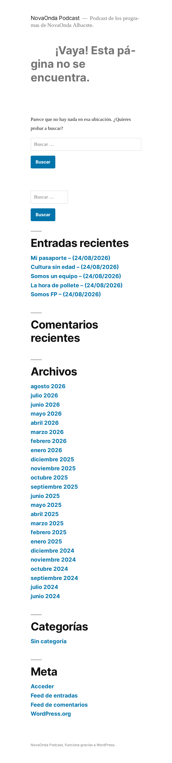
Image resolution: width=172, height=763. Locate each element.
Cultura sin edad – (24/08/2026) (75, 267)
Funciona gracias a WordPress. (90, 745)
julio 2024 (44, 587)
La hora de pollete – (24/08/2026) (77, 285)
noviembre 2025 (53, 468)
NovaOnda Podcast (55, 18)
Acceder (42, 686)
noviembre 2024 (53, 559)
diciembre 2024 (52, 550)
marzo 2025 (47, 523)
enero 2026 (46, 450)
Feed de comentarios (59, 704)
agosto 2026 (48, 386)
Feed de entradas (54, 695)
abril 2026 (45, 422)
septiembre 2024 (54, 578)
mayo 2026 (46, 413)
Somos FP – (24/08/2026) (66, 294)
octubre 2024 (49, 568)
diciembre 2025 (52, 459)
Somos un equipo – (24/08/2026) (76, 276)
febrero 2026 (49, 441)
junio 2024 (45, 596)
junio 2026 (45, 404)
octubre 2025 (49, 477)
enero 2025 (46, 541)
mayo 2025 (46, 504)
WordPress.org (51, 713)
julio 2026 (44, 395)
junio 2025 (45, 496)
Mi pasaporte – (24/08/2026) (70, 258)
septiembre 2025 (54, 486)
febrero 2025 (49, 532)
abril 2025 (45, 514)
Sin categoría (49, 641)
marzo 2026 (47, 432)
